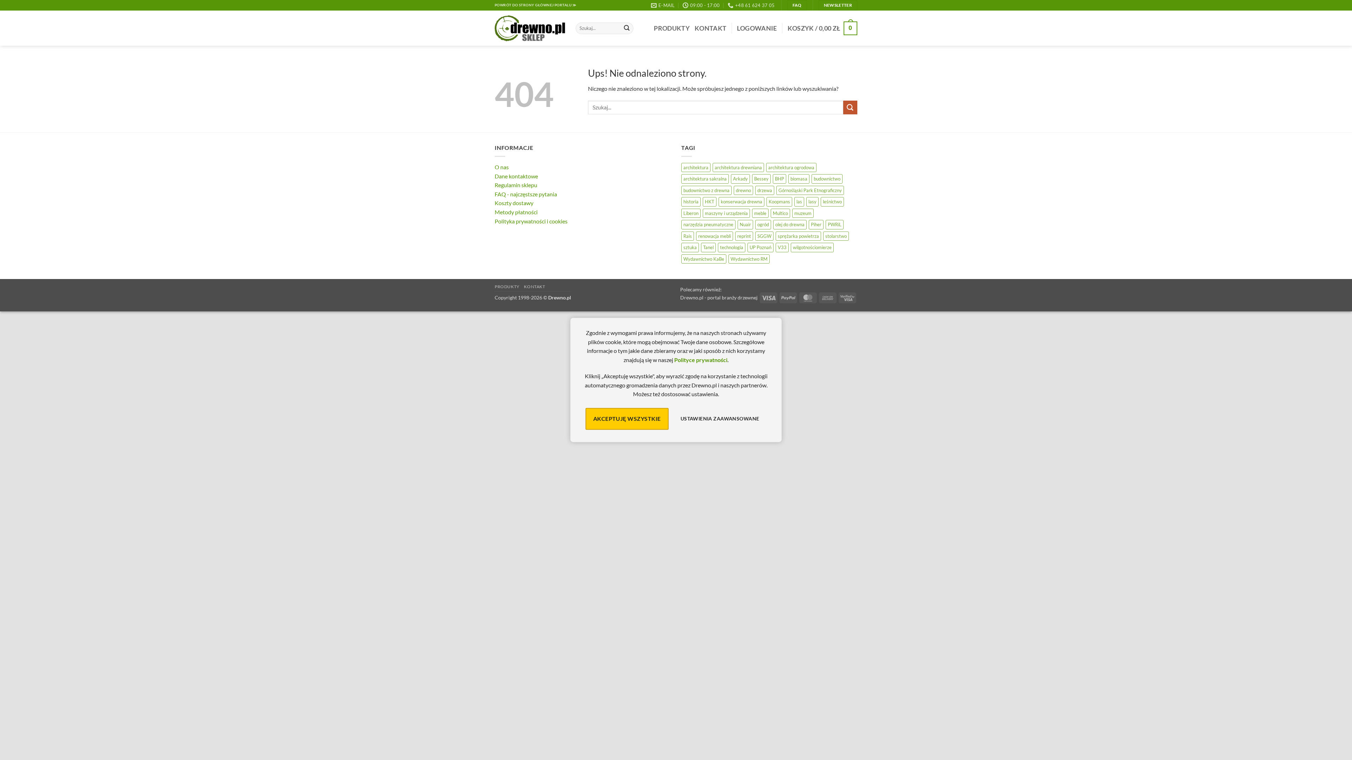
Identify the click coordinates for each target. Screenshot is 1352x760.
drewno (743, 190)
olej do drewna (790, 224)
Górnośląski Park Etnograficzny (810, 190)
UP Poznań (760, 247)
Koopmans (779, 201)
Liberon (691, 213)
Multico (780, 213)
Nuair (745, 224)
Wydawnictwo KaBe (703, 259)
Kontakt (710, 28)
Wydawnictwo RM (749, 259)
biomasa (798, 179)
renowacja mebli (714, 236)
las (799, 201)
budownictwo (827, 179)
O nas (502, 167)
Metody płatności (516, 212)
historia (691, 201)
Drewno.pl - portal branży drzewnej (719, 297)
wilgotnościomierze (812, 247)
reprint (744, 236)
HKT (709, 201)
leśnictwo (832, 201)
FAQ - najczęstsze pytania (526, 194)
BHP (779, 179)
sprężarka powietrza (798, 236)
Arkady (740, 179)
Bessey (761, 179)
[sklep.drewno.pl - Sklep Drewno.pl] (530, 28)
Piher (816, 224)
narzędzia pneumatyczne (708, 224)
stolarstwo (836, 236)
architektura (695, 167)
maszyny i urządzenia (726, 213)
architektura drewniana (738, 167)
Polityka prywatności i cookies (531, 221)
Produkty (672, 28)
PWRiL (834, 224)
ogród (763, 224)
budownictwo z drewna (706, 190)
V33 (782, 247)
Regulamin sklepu (516, 185)
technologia (731, 247)
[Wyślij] (627, 28)
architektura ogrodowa (791, 167)
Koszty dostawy (514, 203)
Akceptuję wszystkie (627, 418)
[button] (757, 28)
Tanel (708, 247)
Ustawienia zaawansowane (720, 419)
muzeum (803, 213)
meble (760, 213)
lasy (812, 201)
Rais (687, 236)
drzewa (764, 190)
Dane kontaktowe (516, 176)
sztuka (690, 247)
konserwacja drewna (741, 201)
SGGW (764, 236)
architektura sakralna (705, 179)
